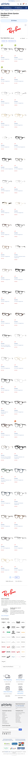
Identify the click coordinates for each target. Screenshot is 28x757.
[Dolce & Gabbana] (18, 647)
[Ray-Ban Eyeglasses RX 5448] (20, 270)
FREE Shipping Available (7, 739)
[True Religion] (3, 657)
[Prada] (13, 647)
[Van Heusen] (3, 637)
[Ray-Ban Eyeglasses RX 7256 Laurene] (7, 159)
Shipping (3, 712)
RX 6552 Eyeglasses (5, 103)
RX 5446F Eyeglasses (18, 301)
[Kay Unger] (23, 642)
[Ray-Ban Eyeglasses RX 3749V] (20, 358)
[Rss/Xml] (9, 734)
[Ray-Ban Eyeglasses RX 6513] (20, 538)
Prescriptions (4, 715)
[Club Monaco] (18, 642)
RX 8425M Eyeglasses (18, 81)
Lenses (3, 716)
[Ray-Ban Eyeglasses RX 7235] (7, 380)
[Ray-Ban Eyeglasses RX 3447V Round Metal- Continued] (7, 447)
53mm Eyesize (17, 10)
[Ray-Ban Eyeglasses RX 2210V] (20, 470)
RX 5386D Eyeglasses (5, 435)
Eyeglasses (7, 10)
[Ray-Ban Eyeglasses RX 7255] (20, 159)
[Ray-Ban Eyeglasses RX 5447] (7, 291)
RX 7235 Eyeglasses (5, 390)
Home (2, 10)
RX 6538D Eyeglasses (5, 190)
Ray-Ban (11, 10)
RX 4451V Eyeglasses (5, 256)
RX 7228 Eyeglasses (18, 526)
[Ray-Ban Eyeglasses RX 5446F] (20, 291)
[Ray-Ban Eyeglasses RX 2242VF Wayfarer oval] (7, 470)
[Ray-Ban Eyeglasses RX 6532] (7, 203)
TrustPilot (6, 748)
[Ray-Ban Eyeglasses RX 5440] (20, 225)
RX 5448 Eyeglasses (18, 279)
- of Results (9, 581)
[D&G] (18, 622)
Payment (3, 719)
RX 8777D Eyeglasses (18, 345)
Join (20, 729)
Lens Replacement (5, 723)
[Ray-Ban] (26, 25)
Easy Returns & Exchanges (20, 739)
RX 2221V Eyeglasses (5, 323)
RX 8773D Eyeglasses (5, 526)
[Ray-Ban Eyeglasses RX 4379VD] (20, 425)
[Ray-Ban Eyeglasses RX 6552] (7, 93)
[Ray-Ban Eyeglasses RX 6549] (7, 115)
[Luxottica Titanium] (23, 622)
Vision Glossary (18, 722)
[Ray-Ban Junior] (8, 647)
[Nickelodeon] (23, 632)
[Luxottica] (18, 627)
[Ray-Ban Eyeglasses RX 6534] (20, 181)
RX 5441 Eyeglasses (5, 234)
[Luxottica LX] (13, 637)
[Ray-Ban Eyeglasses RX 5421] (20, 560)
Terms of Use (18, 718)
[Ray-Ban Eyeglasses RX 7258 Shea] (20, 137)
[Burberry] (8, 637)
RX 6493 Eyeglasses (5, 59)
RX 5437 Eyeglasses (18, 59)
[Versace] (13, 632)
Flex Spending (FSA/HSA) (20, 712)
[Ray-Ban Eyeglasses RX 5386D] (7, 425)
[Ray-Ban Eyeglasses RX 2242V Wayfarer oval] (20, 447)
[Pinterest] (6, 734)
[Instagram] (8, 734)
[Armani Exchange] (13, 642)
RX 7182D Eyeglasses (5, 548)
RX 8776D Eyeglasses (5, 368)
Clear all (12, 38)
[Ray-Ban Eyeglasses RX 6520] (20, 380)
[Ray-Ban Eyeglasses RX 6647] (7, 137)
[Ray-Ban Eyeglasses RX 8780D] (7, 270)
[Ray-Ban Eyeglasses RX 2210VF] (7, 493)
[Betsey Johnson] (18, 657)
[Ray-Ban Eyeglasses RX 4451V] (7, 246)
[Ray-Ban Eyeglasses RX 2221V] (7, 313)
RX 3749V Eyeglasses (18, 368)
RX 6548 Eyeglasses (18, 125)
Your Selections (5, 38)
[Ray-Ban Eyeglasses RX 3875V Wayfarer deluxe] (20, 246)
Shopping (4, 718)
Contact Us (18, 716)
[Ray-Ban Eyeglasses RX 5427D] (20, 402)
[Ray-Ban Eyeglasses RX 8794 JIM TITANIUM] (20, 493)
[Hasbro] (23, 627)
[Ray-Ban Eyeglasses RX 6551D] (20, 93)
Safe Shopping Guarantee (20, 740)
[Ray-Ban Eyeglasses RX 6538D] (7, 181)
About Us (17, 715)
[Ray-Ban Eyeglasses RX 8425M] (20, 71)
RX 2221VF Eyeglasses (19, 323)
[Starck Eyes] (23, 647)
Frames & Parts (5, 717)
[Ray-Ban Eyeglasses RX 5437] (20, 49)
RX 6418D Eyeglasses (18, 212)
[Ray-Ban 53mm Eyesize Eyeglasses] (7, 706)
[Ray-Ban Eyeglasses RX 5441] (7, 225)
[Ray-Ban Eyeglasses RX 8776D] (7, 358)
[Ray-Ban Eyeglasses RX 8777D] (20, 335)
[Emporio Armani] (3, 622)
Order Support (4, 720)
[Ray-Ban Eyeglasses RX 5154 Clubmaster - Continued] (7, 335)
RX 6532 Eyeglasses (5, 212)
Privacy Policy (18, 717)
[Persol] (8, 657)
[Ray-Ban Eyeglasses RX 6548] (20, 115)
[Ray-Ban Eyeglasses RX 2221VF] (20, 313)
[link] (14, 744)
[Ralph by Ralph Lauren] (18, 637)
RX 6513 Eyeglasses (18, 548)
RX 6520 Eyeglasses (18, 390)
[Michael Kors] (8, 652)
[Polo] (13, 657)
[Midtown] (13, 627)
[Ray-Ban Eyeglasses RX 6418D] (20, 203)
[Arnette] (23, 637)
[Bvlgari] (8, 642)
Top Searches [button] (14, 755)
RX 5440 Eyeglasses (18, 234)
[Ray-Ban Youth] (18, 652)
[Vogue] (18, 632)
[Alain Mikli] (3, 661)
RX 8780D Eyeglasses (5, 279)
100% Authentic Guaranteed (7, 740)
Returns (3, 713)
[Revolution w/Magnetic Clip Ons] (3, 647)
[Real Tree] (3, 627)
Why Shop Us (4, 722)
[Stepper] (3, 632)
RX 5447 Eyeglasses (5, 301)
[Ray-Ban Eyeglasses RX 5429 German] (7, 402)
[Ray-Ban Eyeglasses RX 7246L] (7, 71)
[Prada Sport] (13, 652)
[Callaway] (8, 622)
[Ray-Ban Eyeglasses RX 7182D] (7, 538)
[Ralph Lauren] (3, 642)
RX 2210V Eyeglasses (18, 480)
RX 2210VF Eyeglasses (5, 503)
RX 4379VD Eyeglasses (19, 435)
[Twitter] (4, 734)
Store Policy (18, 719)
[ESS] (8, 627)
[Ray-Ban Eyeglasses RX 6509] (7, 560)
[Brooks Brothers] (13, 622)
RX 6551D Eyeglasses (18, 103)
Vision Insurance (19, 713)
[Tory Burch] (23, 652)
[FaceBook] (2, 734)
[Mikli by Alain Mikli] (3, 652)
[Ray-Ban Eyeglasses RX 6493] (7, 49)
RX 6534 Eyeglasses (18, 190)
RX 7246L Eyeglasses (5, 81)
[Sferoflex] (8, 632)
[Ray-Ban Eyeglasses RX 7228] (20, 516)
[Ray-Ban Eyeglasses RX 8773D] (7, 516)
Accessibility (18, 720)
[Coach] (23, 657)
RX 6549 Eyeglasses (5, 125)
